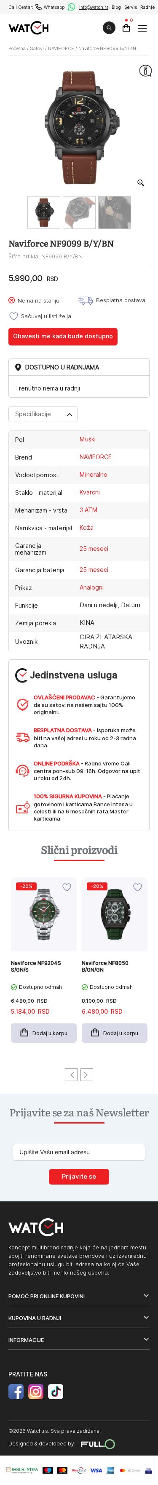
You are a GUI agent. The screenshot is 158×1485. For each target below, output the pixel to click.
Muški (88, 439)
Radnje (147, 7)
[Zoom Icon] (141, 183)
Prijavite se (79, 1176)
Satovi (37, 48)
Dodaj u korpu (49, 1033)
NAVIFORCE (61, 48)
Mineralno (93, 474)
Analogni (92, 587)
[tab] (43, 414)
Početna (17, 48)
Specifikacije (33, 414)
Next (86, 1074)
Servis (130, 7)
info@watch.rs (93, 7)
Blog (116, 7)
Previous (71, 1074)
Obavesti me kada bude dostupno (63, 336)
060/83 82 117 (38, 7)
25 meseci (94, 548)
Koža (87, 527)
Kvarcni (90, 492)
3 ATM (89, 510)
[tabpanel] (44, 964)
